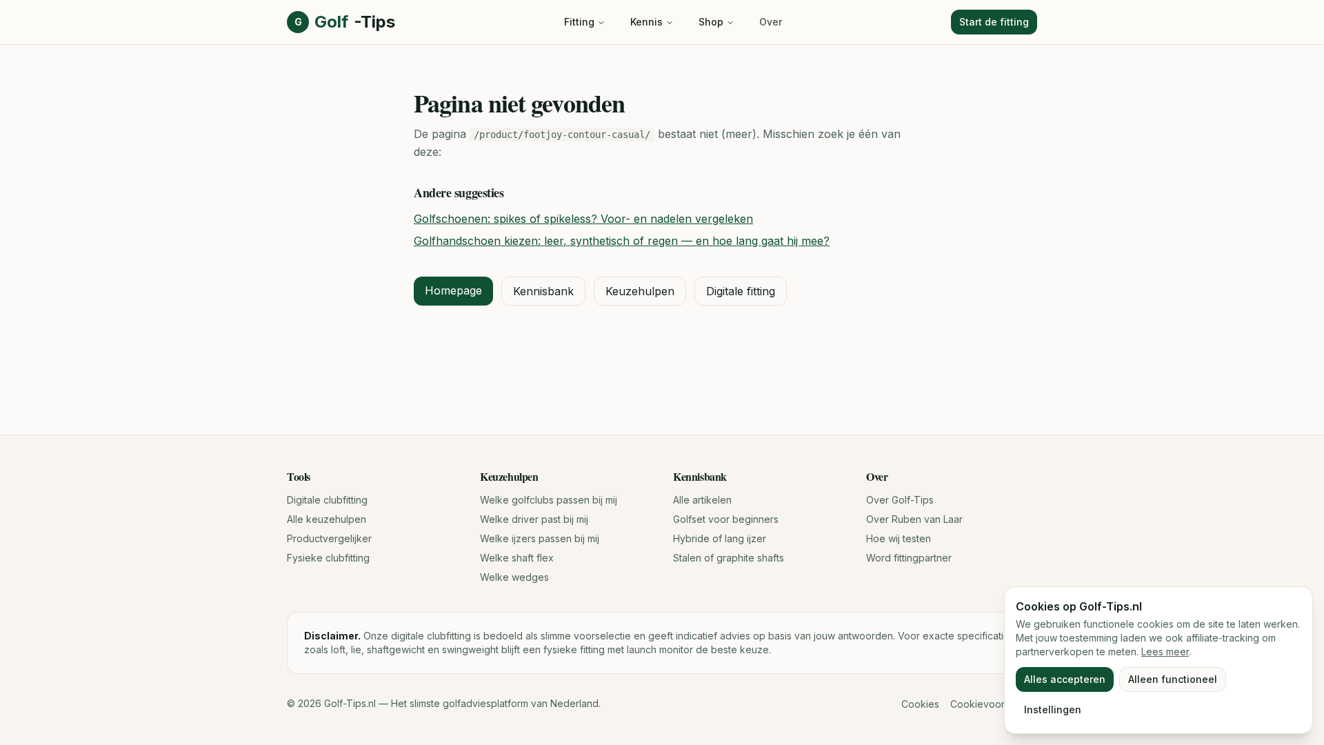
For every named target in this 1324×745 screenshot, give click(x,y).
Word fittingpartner (909, 558)
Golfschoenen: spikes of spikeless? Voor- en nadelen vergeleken (583, 219)
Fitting (579, 22)
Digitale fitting (740, 291)
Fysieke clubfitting (328, 558)
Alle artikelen (702, 500)
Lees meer (1165, 651)
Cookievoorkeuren (993, 704)
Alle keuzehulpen (326, 519)
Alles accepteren (1064, 679)
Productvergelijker (329, 538)
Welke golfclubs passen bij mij (548, 500)
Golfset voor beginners (726, 519)
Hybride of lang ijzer (719, 538)
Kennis (646, 22)
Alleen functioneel (1172, 679)
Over (770, 22)
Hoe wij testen (898, 538)
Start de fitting (994, 22)
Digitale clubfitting (327, 500)
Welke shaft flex (517, 558)
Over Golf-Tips (900, 500)
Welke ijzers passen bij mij (539, 538)
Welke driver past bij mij (534, 519)
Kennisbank (543, 291)
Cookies (920, 704)
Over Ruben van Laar (914, 519)
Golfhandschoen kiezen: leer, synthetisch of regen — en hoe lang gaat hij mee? (622, 241)
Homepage (453, 290)
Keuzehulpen (639, 291)
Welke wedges (514, 577)
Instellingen (1052, 709)
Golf (344, 22)
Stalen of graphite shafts (728, 558)
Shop (711, 22)
